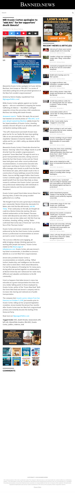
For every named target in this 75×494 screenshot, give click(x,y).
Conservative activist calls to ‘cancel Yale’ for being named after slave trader (61, 113)
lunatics (21, 322)
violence (17, 324)
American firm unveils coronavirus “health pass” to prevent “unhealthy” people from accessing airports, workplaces (61, 215)
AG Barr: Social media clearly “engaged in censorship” (59, 122)
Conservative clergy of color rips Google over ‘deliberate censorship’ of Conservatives (60, 205)
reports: (9, 116)
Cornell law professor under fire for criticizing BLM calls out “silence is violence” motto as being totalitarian (61, 103)
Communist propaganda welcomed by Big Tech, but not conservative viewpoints (60, 67)
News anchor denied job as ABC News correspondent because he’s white (61, 163)
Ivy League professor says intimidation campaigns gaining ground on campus (59, 84)
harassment (33, 320)
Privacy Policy (37, 487)
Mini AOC (28, 322)
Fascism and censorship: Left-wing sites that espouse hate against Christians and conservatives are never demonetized (60, 226)
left (39, 320)
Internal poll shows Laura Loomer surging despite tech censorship (60, 50)
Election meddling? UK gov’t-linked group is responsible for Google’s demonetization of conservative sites (61, 140)
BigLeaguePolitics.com (11, 99)
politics (10, 324)
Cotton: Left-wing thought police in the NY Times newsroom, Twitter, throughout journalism (60, 236)
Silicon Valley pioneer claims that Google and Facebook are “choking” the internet (61, 93)
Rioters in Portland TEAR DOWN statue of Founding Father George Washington (60, 172)
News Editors (18, 29)
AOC (15, 320)
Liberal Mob (13, 322)
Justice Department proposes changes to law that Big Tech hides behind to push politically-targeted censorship (61, 195)
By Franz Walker (61, 97)
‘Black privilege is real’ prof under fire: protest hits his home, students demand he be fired (61, 130)
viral (22, 324)
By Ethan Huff (60, 71)
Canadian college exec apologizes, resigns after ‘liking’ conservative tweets (60, 58)
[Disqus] (22, 397)
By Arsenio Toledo (61, 176)
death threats (23, 320)
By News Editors (61, 53)
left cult (5, 322)
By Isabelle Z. (60, 108)
